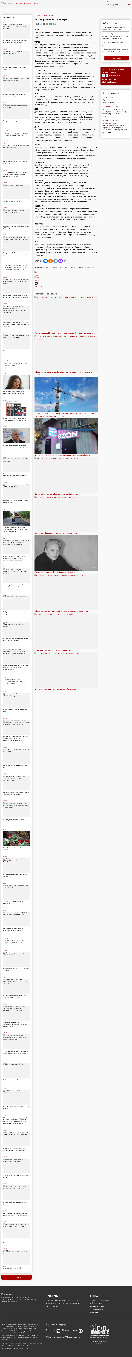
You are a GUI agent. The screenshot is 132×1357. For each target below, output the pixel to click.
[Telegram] (50, 24)
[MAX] (52, 24)
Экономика (50, 1303)
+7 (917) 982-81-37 (96, 1303)
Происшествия (60, 1300)
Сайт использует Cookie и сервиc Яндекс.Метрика (16, 1348)
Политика (74, 1300)
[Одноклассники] (47, 24)
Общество (51, 15)
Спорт (48, 1306)
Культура (75, 1303)
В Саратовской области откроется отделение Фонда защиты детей (115, 50)
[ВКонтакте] (44, 24)
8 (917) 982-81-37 (115, 75)
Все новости (8, 17)
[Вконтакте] (58, 1331)
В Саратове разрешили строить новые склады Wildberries (114, 28)
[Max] (103, 75)
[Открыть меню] (129, 4)
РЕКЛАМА (94, 1312)
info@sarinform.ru (109, 82)
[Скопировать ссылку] (55, 24)
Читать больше (116, 58)
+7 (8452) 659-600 (97, 1306)
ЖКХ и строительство (63, 1303)
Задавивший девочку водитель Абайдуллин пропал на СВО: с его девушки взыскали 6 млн (115, 36)
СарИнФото (56, 1306)
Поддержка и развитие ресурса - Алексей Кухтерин (99, 1342)
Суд (68, 1300)
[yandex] (55, 1337)
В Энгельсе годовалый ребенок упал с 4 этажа (114, 44)
